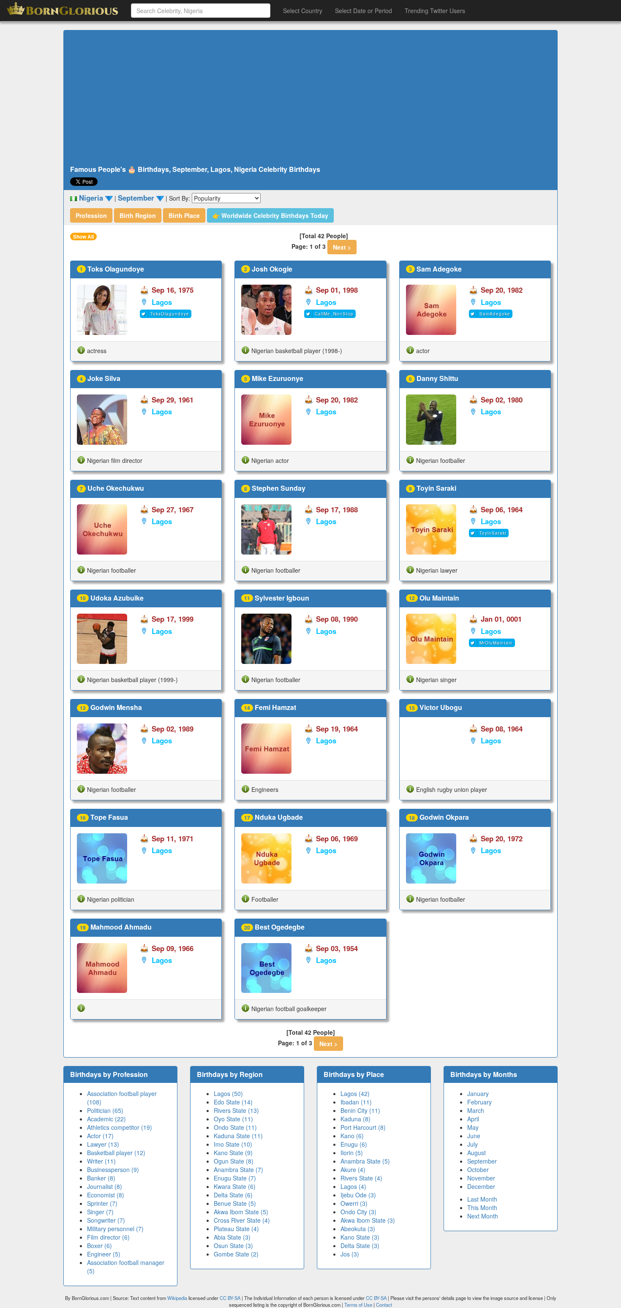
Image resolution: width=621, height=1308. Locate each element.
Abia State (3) (232, 1237)
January (478, 1093)
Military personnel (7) (115, 1228)
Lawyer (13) (103, 1144)
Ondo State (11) (235, 1127)
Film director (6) (108, 1237)
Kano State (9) (233, 1152)
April (473, 1119)
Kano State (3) (359, 1237)
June (473, 1135)
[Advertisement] (310, 98)
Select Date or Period (363, 10)
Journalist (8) (104, 1186)
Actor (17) (100, 1135)
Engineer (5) (103, 1254)
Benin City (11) (360, 1110)
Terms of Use (358, 1304)
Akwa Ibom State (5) (241, 1211)
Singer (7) (100, 1211)
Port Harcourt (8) (363, 1127)
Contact (384, 1304)
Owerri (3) (354, 1203)
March (475, 1110)
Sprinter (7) (102, 1203)
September (482, 1161)
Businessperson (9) (113, 1169)
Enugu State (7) (235, 1178)
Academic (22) (106, 1119)
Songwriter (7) (106, 1220)
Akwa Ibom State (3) (367, 1220)
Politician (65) (105, 1110)
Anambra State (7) (238, 1169)
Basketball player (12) (116, 1152)
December (481, 1186)
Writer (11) (101, 1161)
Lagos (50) (228, 1093)
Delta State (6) (233, 1195)
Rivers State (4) (361, 1178)
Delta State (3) (359, 1245)
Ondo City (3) (358, 1211)
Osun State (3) (233, 1245)
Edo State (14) (233, 1102)
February (479, 1102)
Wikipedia (177, 1297)
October (478, 1169)
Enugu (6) (353, 1144)
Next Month (482, 1216)
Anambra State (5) (365, 1161)
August (476, 1152)
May (473, 1127)
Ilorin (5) (351, 1152)
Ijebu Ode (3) (358, 1195)
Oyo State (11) (233, 1119)
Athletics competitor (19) (119, 1127)
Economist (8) (105, 1195)
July (472, 1144)
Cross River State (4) (242, 1220)
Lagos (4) (353, 1186)
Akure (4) (352, 1169)
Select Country (302, 10)
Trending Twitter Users (435, 10)
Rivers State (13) (236, 1110)
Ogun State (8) (233, 1161)
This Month (482, 1207)
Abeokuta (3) (357, 1228)
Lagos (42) (355, 1093)
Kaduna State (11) (238, 1135)
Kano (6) (352, 1135)
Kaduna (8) (355, 1119)
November (481, 1178)
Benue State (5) (235, 1203)
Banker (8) (101, 1178)
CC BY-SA (230, 1297)
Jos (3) (349, 1254)
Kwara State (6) (235, 1186)
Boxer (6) (99, 1245)
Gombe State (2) (236, 1254)
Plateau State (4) (236, 1228)
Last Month (482, 1199)
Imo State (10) (233, 1144)
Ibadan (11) (356, 1102)
